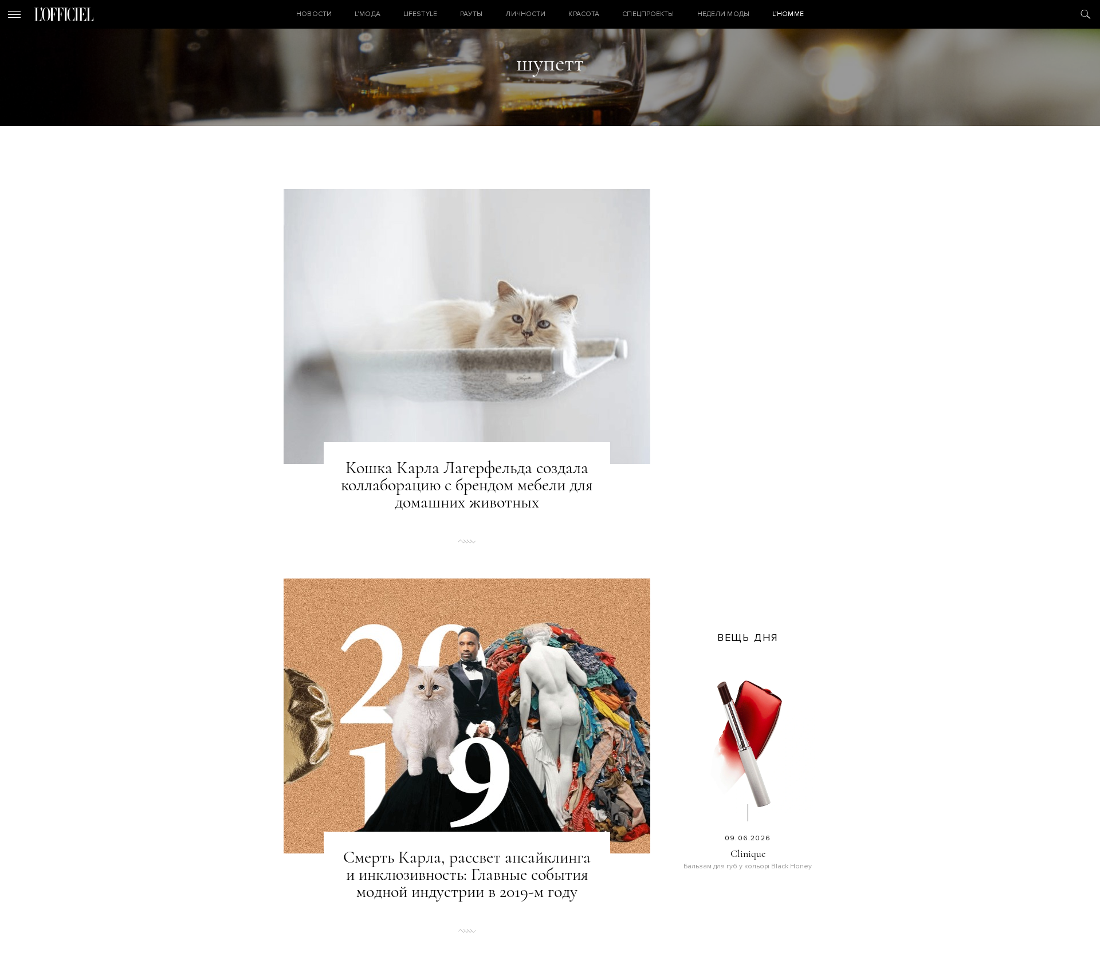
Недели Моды (723, 14)
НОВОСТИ (314, 14)
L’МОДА (367, 14)
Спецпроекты (648, 14)
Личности (525, 14)
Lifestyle (420, 14)
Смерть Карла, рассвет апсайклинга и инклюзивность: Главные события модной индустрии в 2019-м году (467, 874)
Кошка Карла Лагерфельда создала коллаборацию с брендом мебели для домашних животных (467, 485)
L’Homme (788, 14)
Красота (583, 14)
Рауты (471, 14)
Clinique (747, 853)
